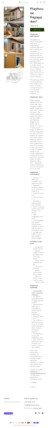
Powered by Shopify (30, 425)
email (35, 300)
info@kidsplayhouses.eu (38, 373)
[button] (3, 2)
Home (34, 382)
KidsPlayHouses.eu (21, 425)
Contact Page (37, 408)
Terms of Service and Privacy (12, 401)
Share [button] (33, 387)
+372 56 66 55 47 (29, 402)
